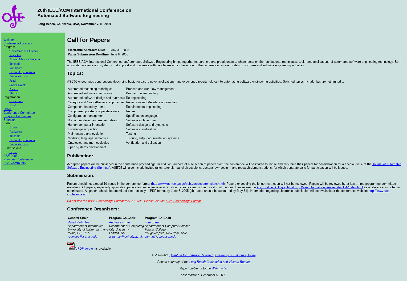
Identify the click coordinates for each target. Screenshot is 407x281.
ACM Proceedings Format (183, 201)
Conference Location (18, 43)
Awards (13, 89)
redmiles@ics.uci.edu (82, 236)
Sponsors (10, 120)
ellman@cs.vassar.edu (160, 236)
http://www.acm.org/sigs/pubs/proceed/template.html (188, 183)
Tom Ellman (153, 222)
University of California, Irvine (235, 255)
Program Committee (17, 116)
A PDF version (84, 248)
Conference (16, 101)
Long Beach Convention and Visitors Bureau (219, 262)
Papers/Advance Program (24, 59)
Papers (13, 127)
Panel (12, 80)
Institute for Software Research (192, 255)
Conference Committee (19, 112)
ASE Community (15, 163)
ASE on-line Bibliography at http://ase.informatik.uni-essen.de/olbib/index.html (309, 187)
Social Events (17, 85)
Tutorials (14, 63)
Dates (8, 109)
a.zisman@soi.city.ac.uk (126, 236)
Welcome (10, 40)
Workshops (15, 68)
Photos (13, 93)
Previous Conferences (19, 159)
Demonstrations (18, 76)
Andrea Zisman (119, 222)
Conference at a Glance (23, 51)
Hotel (12, 105)
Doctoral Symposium (22, 72)
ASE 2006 (10, 156)
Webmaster (219, 268)
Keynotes (15, 55)
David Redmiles (78, 222)
